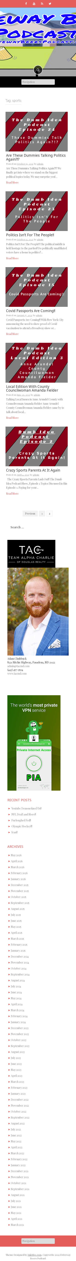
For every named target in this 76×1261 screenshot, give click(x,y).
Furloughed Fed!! (21, 820)
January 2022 (18, 1165)
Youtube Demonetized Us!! (26, 808)
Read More (12, 182)
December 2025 (19, 885)
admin (40, 163)
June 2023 (16, 1064)
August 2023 (18, 1052)
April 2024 (17, 1004)
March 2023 (17, 1081)
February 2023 (19, 1087)
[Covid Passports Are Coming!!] (37, 286)
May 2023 (16, 1070)
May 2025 (16, 926)
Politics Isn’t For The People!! (30, 234)
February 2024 (19, 1016)
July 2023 (16, 1058)
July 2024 (16, 986)
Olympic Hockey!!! (21, 826)
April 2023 (16, 1076)
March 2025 (17, 938)
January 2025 (18, 950)
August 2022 (18, 1123)
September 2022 (20, 1117)
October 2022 (18, 1111)
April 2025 (16, 932)
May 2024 (16, 998)
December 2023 (19, 1028)
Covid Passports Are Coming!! (30, 310)
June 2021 (16, 1207)
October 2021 (18, 1183)
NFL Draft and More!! (23, 814)
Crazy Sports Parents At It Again (33, 470)
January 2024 (18, 1022)
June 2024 (16, 992)
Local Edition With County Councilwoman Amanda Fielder (32, 388)
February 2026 (19, 873)
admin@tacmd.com (18, 666)
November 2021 (20, 1177)
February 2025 (19, 944)
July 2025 (16, 915)
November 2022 (20, 1105)
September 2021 (20, 1189)
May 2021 (16, 1213)
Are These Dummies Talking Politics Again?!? (36, 157)
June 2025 (16, 921)
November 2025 (20, 891)
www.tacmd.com (17, 673)
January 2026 (18, 879)
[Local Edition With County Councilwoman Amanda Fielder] (37, 362)
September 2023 (20, 1046)
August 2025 (18, 909)
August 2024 (18, 980)
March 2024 (17, 1010)
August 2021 (18, 1195)
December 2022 (19, 1099)
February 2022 (19, 1159)
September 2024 (20, 974)
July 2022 (16, 1129)
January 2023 (18, 1093)
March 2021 (17, 1225)
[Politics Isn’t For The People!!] (37, 211)
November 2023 (20, 1034)
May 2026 (16, 855)
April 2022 (16, 1147)
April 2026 (17, 861)
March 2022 (17, 1153)
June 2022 (16, 1135)
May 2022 (16, 1141)
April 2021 (16, 1219)
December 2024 (20, 956)
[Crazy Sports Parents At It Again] (37, 446)
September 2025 (20, 903)
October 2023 (18, 1040)
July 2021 (16, 1201)
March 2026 (17, 867)
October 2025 (18, 897)
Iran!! (14, 832)
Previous (30, 513)
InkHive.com (35, 1254)
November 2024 (20, 962)
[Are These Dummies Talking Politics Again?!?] (37, 131)
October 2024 (18, 968)
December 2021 (19, 1171)
